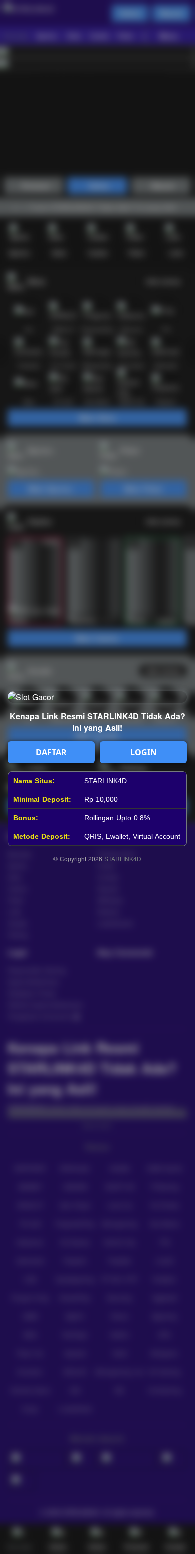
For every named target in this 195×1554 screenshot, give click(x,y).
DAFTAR (51, 752)
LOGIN (143, 752)
